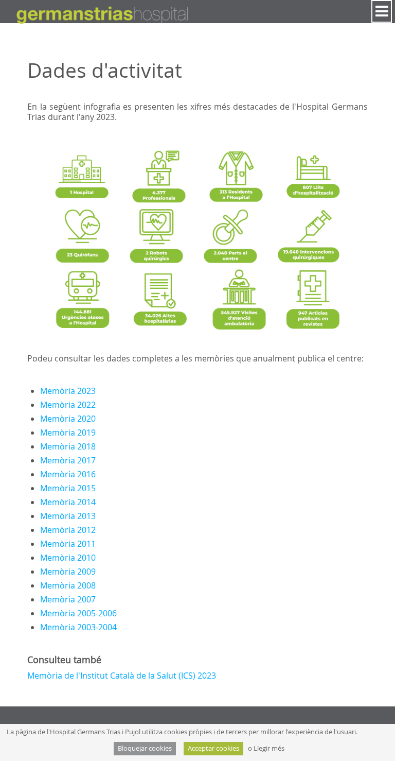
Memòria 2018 (68, 446)
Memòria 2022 (68, 404)
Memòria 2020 (68, 418)
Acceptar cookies (213, 748)
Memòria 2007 (68, 599)
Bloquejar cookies (145, 748)
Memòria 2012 (68, 529)
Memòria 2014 (68, 502)
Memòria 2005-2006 (78, 613)
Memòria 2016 (68, 474)
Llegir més (269, 748)
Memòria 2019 (68, 432)
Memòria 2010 (68, 557)
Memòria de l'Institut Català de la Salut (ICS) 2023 (121, 675)
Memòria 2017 (68, 460)
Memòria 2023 (68, 390)
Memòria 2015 (68, 488)
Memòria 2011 (68, 543)
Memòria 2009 (68, 571)
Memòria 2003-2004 (78, 627)
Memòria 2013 (68, 516)
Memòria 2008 (68, 585)
